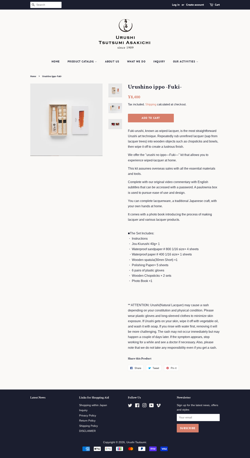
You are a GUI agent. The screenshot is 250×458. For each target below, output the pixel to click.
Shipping (150, 104)
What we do (136, 61)
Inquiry (159, 61)
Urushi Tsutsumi (136, 442)
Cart (217, 4)
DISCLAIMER (87, 431)
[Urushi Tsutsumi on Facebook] (137, 406)
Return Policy (87, 420)
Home (56, 61)
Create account (195, 4)
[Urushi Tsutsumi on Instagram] (144, 406)
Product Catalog (81, 61)
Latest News (38, 397)
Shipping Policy (88, 425)
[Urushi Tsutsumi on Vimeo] (158, 406)
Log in (176, 4)
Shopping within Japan (93, 405)
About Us (112, 61)
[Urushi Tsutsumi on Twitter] (130, 406)
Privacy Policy (87, 415)
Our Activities (184, 61)
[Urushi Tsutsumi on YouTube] (151, 406)
